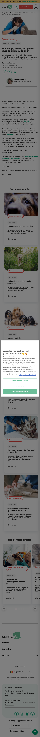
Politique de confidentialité (27, 375)
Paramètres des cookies (20, 380)
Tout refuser (20, 386)
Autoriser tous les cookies (20, 391)
